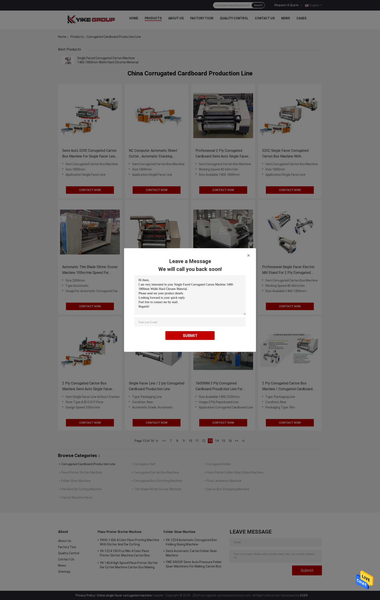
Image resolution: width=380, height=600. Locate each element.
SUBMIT (190, 335)
